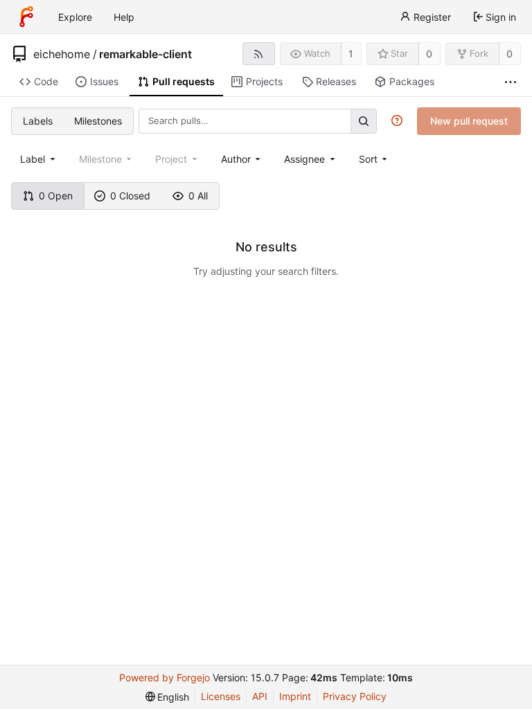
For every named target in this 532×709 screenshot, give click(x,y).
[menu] (374, 158)
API (259, 696)
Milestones (98, 121)
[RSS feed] (258, 53)
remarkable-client (145, 54)
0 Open (56, 195)
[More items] (510, 82)
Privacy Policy (355, 696)
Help (124, 17)
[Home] (26, 16)
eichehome (61, 54)
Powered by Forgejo (164, 677)
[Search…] (364, 121)
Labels (38, 121)
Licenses (220, 696)
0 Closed (130, 195)
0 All (198, 195)
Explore (75, 17)
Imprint (295, 696)
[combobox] (38, 158)
